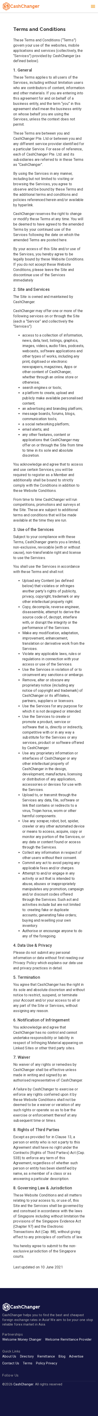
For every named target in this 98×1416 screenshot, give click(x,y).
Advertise (76, 1356)
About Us (9, 1356)
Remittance (46, 1356)
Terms (27, 1363)
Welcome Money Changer (21, 1340)
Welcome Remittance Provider (68, 1340)
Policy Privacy (46, 1363)
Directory (27, 1356)
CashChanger (23, 1384)
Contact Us (10, 1363)
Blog (62, 1356)
